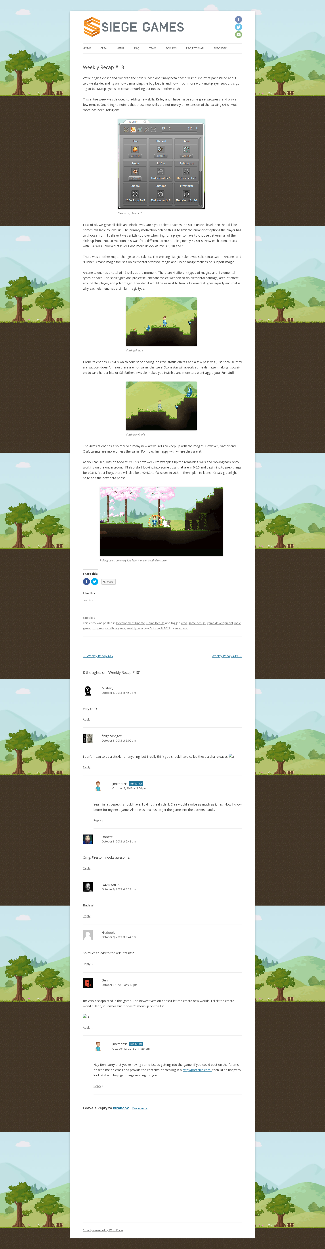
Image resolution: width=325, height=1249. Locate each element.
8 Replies (89, 618)
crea (184, 623)
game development (220, 623)
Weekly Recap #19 (227, 656)
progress (98, 628)
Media (120, 48)
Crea (103, 48)
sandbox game (115, 628)
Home (87, 48)
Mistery (107, 688)
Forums (171, 48)
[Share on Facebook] (86, 581)
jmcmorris (181, 628)
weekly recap (136, 628)
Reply (86, 719)
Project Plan (195, 48)
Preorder (220, 48)
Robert (107, 837)
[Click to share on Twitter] (94, 581)
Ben (105, 980)
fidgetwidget (112, 736)
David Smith (111, 884)
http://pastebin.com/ (197, 1070)
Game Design (155, 623)
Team (152, 48)
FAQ (137, 48)
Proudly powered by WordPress (103, 1230)
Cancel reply (139, 1108)
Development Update (130, 623)
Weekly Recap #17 (98, 656)
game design (197, 623)
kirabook (121, 1108)
